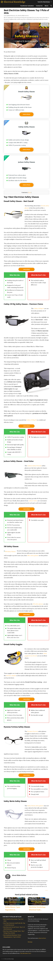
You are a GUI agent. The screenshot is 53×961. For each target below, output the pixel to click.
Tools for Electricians (44, 2)
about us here (42, 938)
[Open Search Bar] (51, 6)
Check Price (26, 269)
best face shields (11, 675)
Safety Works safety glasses (35, 805)
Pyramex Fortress (32, 731)
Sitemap (30, 942)
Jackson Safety (32, 501)
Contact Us (39, 6)
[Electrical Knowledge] (13, 2)
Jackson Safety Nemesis (34, 465)
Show (29, 192)
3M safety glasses (38, 604)
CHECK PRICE (26, 114)
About (46, 6)
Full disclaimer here (25, 953)
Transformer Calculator (27, 6)
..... (46, 889)
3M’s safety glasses (33, 555)
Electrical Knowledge (9, 958)
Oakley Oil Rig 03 (39, 308)
